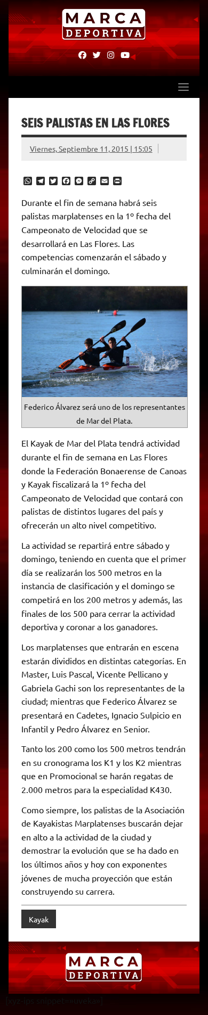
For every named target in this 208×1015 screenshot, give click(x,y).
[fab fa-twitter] (97, 54)
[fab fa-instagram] (110, 54)
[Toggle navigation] (183, 86)
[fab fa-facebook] (82, 54)
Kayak (39, 919)
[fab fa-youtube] (125, 54)
